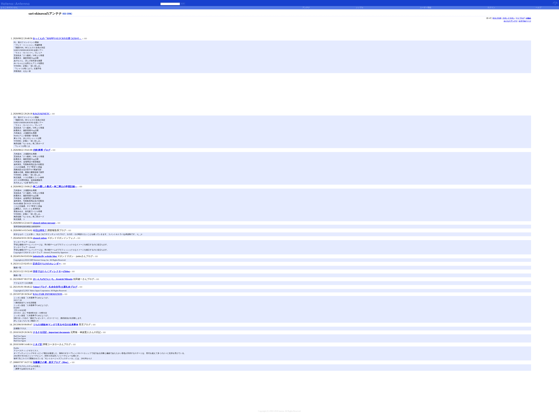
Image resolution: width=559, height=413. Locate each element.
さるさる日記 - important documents (51, 332)
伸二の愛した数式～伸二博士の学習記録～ (55, 186)
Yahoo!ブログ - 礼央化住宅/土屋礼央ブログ (55, 287)
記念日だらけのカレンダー (47, 263)
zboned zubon (40, 238)
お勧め (528, 18)
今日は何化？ (40, 230)
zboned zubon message (44, 223)
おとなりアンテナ (511, 21)
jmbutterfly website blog (45, 256)
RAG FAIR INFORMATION (47, 294)
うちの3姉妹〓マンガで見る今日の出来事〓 (55, 324)
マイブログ (520, 18)
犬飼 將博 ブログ (41, 150)
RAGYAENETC (41, 113)
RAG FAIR (497, 18)
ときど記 (37, 344)
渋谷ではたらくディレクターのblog (51, 271)
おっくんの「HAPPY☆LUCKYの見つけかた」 (57, 38)
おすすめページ (525, 21)
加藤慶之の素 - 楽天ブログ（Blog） (51, 362)
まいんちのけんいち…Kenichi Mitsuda (52, 279)
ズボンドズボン (509, 18)
